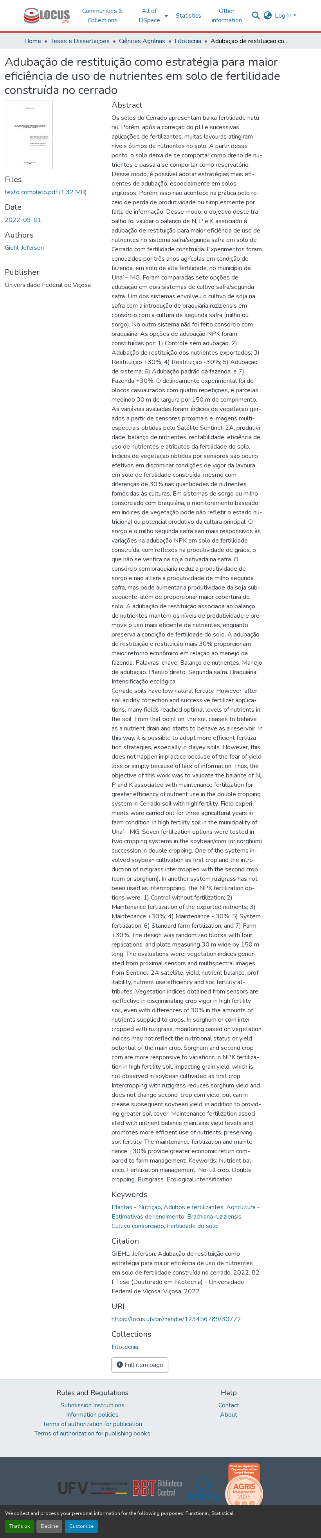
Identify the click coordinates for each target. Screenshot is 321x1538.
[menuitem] (151, 15)
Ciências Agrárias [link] (142, 41)
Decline (49, 1526)
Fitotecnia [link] (188, 41)
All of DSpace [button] (149, 16)
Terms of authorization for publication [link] (92, 1424)
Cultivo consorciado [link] (138, 1226)
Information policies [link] (92, 1414)
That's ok (19, 1526)
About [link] (228, 1414)
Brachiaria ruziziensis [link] (214, 1216)
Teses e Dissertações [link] (80, 41)
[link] (53, 192)
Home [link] (32, 41)
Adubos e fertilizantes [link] (194, 1207)
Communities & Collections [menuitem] (102, 16)
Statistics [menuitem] (188, 15)
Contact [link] (228, 1405)
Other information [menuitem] (227, 16)
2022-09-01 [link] (23, 220)
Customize (81, 1526)
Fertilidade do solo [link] (192, 1226)
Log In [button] (284, 15)
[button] (47, 15)
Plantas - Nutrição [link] (136, 1207)
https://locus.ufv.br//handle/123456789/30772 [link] (176, 1319)
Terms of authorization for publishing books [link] (92, 1433)
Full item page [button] (143, 1365)
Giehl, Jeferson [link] (24, 247)
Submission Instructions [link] (92, 1405)
